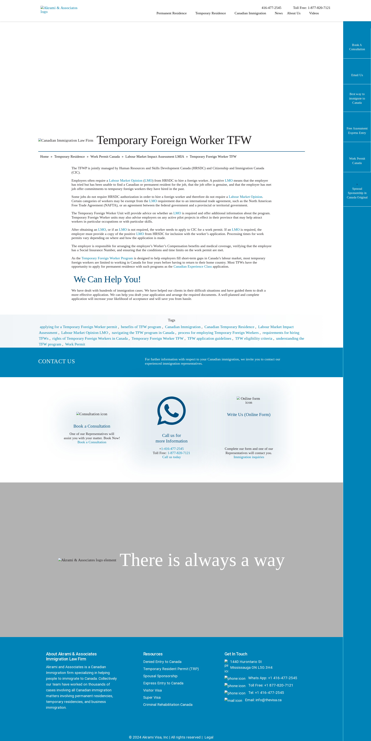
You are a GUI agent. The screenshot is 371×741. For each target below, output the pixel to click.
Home (44, 156)
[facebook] (48, 720)
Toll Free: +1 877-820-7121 (270, 685)
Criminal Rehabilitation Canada (167, 704)
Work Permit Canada (105, 156)
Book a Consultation (91, 442)
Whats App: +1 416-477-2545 (272, 678)
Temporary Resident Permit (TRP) (171, 669)
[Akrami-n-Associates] (60, 8)
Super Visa (152, 697)
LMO (148, 180)
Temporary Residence (69, 156)
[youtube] (79, 720)
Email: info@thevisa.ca (263, 700)
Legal (208, 737)
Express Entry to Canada (163, 683)
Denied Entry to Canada (162, 661)
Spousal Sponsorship (160, 676)
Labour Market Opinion (125, 180)
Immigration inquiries (249, 457)
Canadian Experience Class (193, 266)
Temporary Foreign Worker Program (107, 258)
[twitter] (58, 720)
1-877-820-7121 (179, 453)
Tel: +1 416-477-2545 (265, 692)
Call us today (171, 457)
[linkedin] (68, 720)
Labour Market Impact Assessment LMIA (154, 156)
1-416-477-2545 (172, 449)
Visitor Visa (152, 690)
